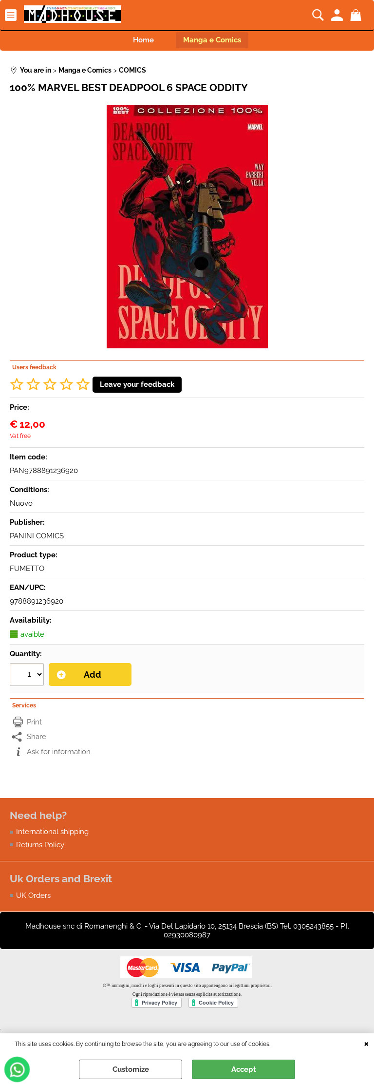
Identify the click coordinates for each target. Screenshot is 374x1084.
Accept (243, 1069)
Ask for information (59, 751)
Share (36, 736)
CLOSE (366, 1043)
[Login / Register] (338, 15)
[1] (28, 675)
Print (34, 722)
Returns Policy (40, 844)
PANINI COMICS (37, 536)
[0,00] (357, 15)
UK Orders (33, 895)
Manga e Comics (212, 40)
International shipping (52, 831)
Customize (130, 1069)
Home (143, 40)
